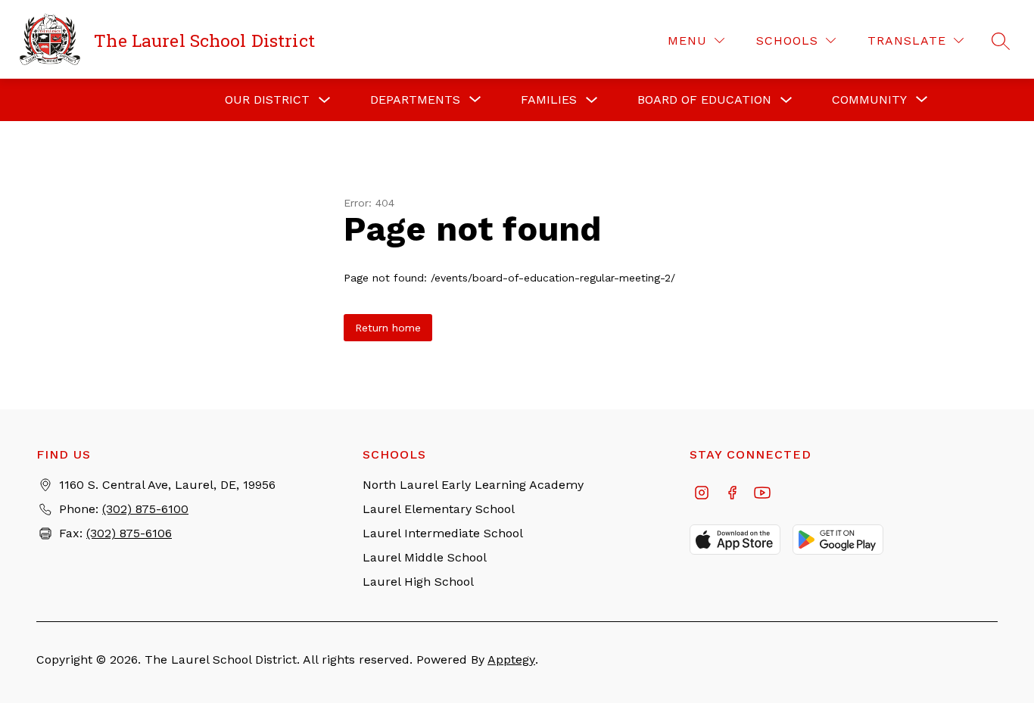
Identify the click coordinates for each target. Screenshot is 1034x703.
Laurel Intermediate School (443, 533)
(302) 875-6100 (145, 509)
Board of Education (704, 99)
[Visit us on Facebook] (732, 494)
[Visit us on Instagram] (702, 494)
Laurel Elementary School (439, 509)
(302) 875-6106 (129, 533)
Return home (388, 328)
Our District (267, 99)
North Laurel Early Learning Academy (473, 484)
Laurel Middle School (425, 557)
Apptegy (511, 659)
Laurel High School (418, 581)
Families (549, 99)
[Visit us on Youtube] (762, 494)
